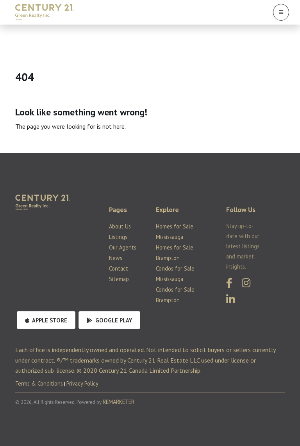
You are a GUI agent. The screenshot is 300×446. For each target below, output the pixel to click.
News (115, 258)
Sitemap (119, 279)
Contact (118, 268)
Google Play (113, 320)
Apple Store (49, 320)
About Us (120, 226)
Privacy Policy (82, 383)
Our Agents (122, 247)
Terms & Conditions (39, 383)
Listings (118, 237)
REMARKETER (118, 401)
